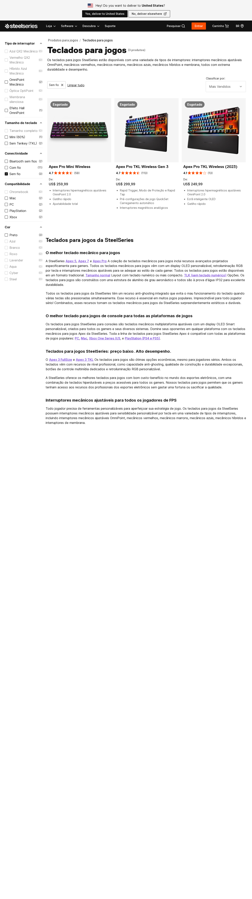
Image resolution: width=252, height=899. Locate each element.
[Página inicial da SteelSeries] (23, 26)
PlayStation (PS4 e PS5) (142, 338)
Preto (13, 235)
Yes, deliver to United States (104, 13)
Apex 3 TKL (85, 360)
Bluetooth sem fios (23, 161)
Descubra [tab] (89, 26)
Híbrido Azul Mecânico (18, 71)
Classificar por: (215, 78)
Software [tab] (67, 26)
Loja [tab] (49, 26)
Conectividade (16, 153)
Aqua (13, 267)
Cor (7, 227)
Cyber (13, 273)
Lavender (16, 260)
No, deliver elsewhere (147, 13)
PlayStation (17, 211)
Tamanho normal (97, 275)
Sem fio (14, 174)
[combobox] (226, 86)
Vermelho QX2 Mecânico (19, 60)
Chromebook (18, 192)
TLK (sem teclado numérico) (205, 275)
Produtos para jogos (63, 40)
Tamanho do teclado (21, 123)
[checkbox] (6, 51)
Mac (12, 198)
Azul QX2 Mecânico (23, 51)
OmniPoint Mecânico (16, 82)
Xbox (13, 217)
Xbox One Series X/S (104, 338)
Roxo (13, 254)
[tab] (176, 26)
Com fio (15, 168)
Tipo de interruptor (20, 43)
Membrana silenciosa (17, 99)
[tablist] (73, 26)
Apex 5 (71, 261)
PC (11, 204)
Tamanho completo (23, 131)
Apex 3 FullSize (60, 360)
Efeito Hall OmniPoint (16, 110)
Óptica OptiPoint (21, 91)
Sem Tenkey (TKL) (23, 143)
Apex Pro (100, 261)
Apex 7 (83, 261)
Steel (13, 279)
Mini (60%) (17, 137)
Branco (14, 248)
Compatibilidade (17, 184)
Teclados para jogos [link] (97, 40)
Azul (12, 241)
